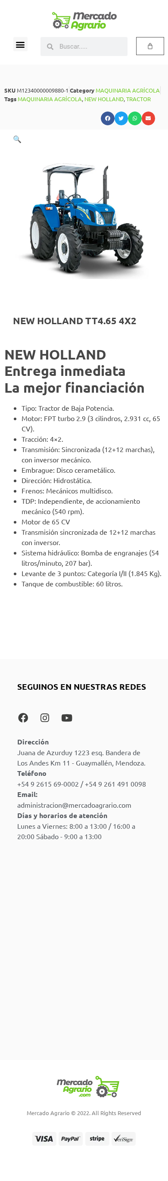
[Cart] (150, 46)
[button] (20, 44)
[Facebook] (23, 718)
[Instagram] (45, 718)
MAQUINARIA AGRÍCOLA (128, 90)
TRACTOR (138, 98)
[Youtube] (67, 718)
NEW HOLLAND (104, 98)
